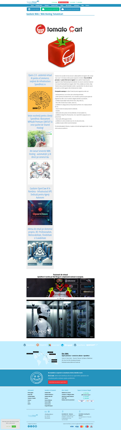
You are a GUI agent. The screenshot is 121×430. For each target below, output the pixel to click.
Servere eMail (48, 402)
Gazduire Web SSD (48, 396)
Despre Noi (30, 394)
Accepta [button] (14, 426)
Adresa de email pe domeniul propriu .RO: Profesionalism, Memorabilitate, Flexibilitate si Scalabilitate (40, 233)
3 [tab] (60, 298)
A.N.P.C (29, 404)
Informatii (76, 5)
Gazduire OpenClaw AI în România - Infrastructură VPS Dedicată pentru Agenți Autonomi (40, 193)
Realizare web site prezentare (68, 400)
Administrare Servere (66, 392)
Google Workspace (49, 405)
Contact (87, 5)
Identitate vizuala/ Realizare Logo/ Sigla (68, 397)
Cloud (61, 5)
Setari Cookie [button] (8, 426)
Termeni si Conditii (32, 398)
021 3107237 (47, 416)
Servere (46, 398)
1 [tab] (57, 298)
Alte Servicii (68, 5)
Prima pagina (30, 392)
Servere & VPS (54, 5)
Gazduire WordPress (49, 394)
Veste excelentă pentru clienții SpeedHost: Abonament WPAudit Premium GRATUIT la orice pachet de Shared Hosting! (40, 121)
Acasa (32, 5)
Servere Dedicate (48, 400)
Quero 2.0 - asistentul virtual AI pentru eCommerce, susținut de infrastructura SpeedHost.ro (40, 80)
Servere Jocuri (48, 404)
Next (93, 287)
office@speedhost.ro (49, 414)
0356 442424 (47, 418)
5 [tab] (63, 298)
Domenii (46, 5)
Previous (28, 287)
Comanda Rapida (31, 396)
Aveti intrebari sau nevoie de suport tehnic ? (57, 382)
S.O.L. (29, 402)
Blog (83, 5)
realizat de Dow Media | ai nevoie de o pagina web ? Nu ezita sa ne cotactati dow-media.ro (78, 423)
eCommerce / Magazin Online (68, 394)
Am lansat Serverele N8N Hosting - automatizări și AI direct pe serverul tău (40, 153)
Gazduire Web (39, 5)
